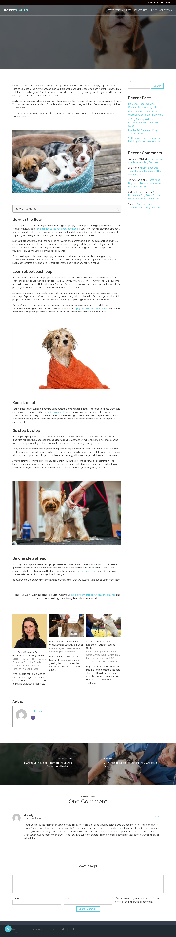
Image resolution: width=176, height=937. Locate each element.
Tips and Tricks (93, 661)
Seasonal (54, 651)
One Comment (153, 50)
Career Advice (39, 659)
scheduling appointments (57, 412)
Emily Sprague (56, 648)
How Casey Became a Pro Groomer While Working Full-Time (145, 106)
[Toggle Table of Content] (115, 208)
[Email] (33, 718)
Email (67, 898)
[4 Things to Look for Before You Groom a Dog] (132, 764)
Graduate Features (21, 665)
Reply (157, 816)
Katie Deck (37, 711)
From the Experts (32, 662)
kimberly (28, 815)
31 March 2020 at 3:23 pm (33, 818)
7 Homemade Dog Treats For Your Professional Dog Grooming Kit (145, 171)
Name (16, 898)
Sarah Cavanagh (94, 651)
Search (131, 81)
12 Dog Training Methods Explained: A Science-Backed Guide (100, 644)
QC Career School (21, 659)
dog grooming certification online (93, 594)
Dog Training (107, 655)
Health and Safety (108, 658)
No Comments (30, 669)
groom (120, 828)
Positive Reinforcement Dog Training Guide (142, 132)
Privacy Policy (37, 929)
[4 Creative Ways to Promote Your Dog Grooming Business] (44, 764)
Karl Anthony (110, 651)
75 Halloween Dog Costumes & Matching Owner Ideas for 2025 (144, 140)
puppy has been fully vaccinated (90, 308)
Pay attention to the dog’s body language (57, 229)
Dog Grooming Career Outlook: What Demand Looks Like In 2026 (145, 113)
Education (17, 662)
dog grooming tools (86, 571)
